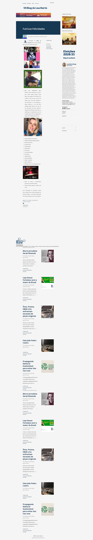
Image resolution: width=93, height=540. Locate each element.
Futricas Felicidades (49, 48)
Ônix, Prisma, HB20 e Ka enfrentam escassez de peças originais (29, 311)
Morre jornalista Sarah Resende (30, 252)
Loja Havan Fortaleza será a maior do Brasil (30, 280)
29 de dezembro (28, 200)
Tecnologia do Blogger (39, 535)
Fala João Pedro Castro (29, 341)
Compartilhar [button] (49, 40)
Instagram (29, 3)
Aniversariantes (48, 47)
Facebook (24, 3)
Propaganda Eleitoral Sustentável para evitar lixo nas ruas (29, 366)
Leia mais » (25, 271)
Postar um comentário (27, 270)
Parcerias (37, 3)
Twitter (33, 3)
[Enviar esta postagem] (23, 203)
